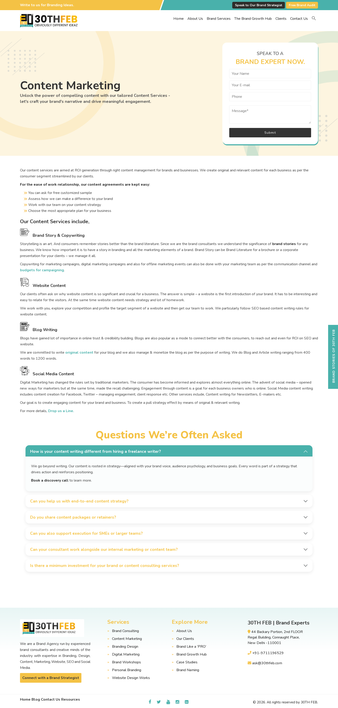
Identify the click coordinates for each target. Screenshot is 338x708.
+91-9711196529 (268, 653)
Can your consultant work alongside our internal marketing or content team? (104, 549)
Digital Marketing (126, 654)
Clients (280, 18)
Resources (70, 699)
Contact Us (299, 18)
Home (178, 18)
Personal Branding (126, 670)
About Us (195, 18)
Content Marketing (127, 638)
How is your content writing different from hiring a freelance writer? (95, 451)
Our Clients (185, 638)
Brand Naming (187, 670)
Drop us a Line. (61, 410)
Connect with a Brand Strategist (50, 677)
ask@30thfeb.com (267, 663)
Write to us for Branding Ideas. (47, 5)
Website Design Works (131, 677)
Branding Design (125, 646)
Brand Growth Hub (191, 654)
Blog (36, 699)
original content (79, 352)
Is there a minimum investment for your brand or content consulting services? (104, 565)
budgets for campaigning (42, 270)
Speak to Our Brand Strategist (258, 5)
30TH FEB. (309, 702)
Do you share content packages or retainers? (73, 517)
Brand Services (219, 18)
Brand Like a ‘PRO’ (191, 646)
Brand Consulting (125, 630)
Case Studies (187, 662)
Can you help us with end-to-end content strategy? (79, 501)
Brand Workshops (126, 662)
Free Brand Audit (302, 5)
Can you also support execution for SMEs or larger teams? (86, 533)
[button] (314, 19)
